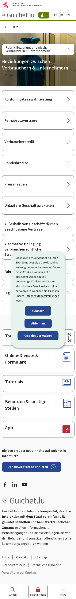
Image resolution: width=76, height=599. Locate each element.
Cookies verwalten (38, 335)
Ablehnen (38, 323)
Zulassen (38, 311)
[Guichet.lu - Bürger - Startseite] (18, 15)
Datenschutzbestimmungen (42, 296)
